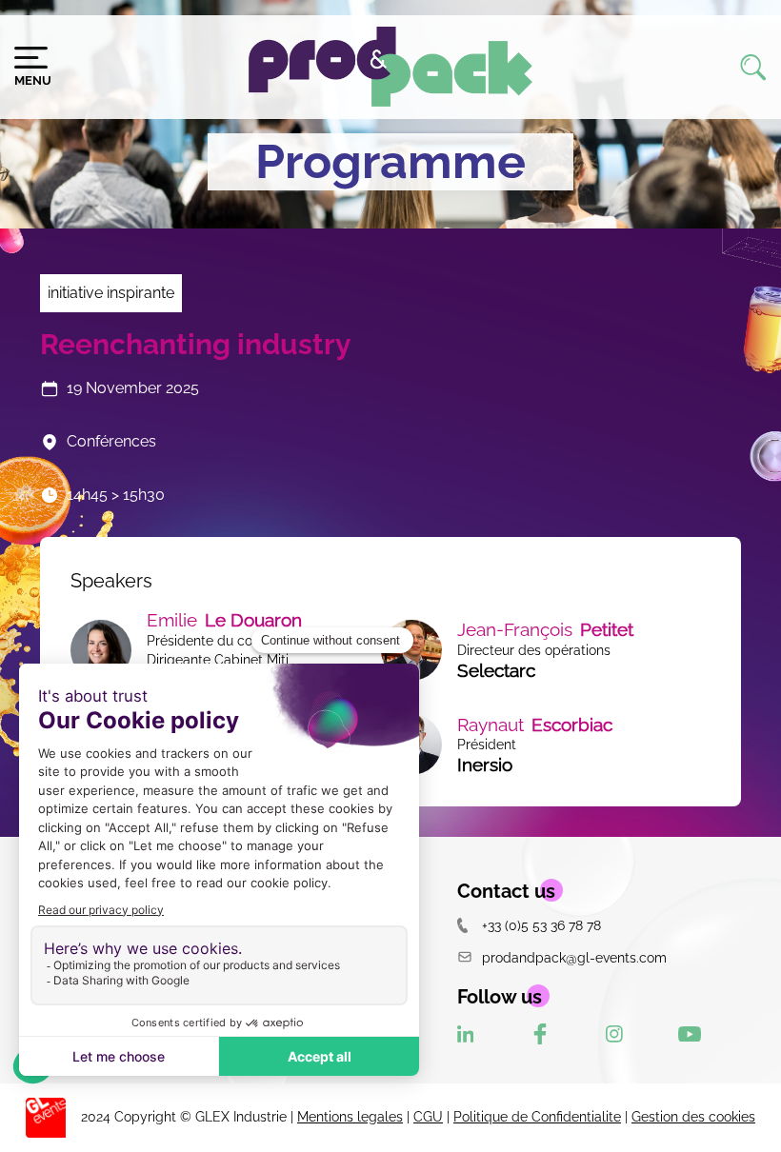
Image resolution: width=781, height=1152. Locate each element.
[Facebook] (540, 1034)
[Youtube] (689, 1034)
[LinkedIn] (465, 1034)
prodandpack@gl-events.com (574, 957)
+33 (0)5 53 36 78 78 (541, 925)
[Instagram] (614, 1034)
